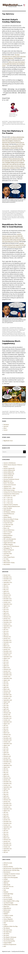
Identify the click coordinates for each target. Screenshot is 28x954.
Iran (10, 216)
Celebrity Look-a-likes (9, 488)
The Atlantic (6, 928)
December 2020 (7, 651)
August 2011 (6, 850)
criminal (4, 124)
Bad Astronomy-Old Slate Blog (11, 870)
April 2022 (6, 635)
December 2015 (7, 760)
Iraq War (18, 124)
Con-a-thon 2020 (8, 501)
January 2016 (6, 758)
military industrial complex (12, 334)
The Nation (6, 933)
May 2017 (5, 729)
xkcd (4, 946)
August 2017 (6, 723)
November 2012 (7, 823)
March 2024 (6, 593)
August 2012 (6, 828)
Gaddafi (10, 412)
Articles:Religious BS (8, 473)
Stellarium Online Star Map (10, 926)
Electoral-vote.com (8, 886)
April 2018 (6, 709)
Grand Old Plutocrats (18, 328)
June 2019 (6, 683)
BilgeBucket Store (8, 440)
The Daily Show (7, 931)
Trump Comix (7, 551)
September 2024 (7, 582)
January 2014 (6, 801)
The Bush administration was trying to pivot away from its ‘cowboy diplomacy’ (14, 56)
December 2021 (7, 640)
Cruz (13, 214)
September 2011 (7, 848)
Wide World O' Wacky (14, 411)
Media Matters (7, 908)
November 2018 (7, 696)
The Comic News (7, 930)
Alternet (5, 864)
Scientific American (8, 921)
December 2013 (7, 803)
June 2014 (5, 792)
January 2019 (6, 693)
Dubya (12, 124)
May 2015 (5, 772)
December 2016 (7, 738)
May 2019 (5, 685)
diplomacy (8, 124)
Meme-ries (6, 528)
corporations (4, 332)
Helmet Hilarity (7, 517)
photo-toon (22, 124)
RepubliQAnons (7, 537)
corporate (18, 331)
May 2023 (5, 611)
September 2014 (7, 787)
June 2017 (5, 727)
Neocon (15, 216)
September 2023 (7, 604)
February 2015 (7, 778)
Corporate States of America (13, 212)
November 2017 (7, 718)
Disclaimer (6, 424)
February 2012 (7, 839)
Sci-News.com (7, 917)
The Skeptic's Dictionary (9, 937)
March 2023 (6, 615)
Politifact (5, 913)
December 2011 (7, 843)
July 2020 (5, 660)
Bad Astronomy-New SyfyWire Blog (12, 868)
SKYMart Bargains (8, 544)
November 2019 (7, 674)
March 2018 (6, 711)
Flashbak (5, 892)
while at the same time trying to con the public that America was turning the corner (13, 63)
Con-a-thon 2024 (8, 502)
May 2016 (5, 750)
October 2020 (6, 654)
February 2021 (7, 647)
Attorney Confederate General (11, 479)
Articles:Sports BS (8, 477)
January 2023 (6, 618)
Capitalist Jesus (7, 486)
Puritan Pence (7, 533)
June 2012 (5, 832)
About (5, 428)
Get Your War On (7, 897)
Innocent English (7, 899)
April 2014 (6, 796)
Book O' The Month (8, 483)
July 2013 (5, 812)
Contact (5, 430)
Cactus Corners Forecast (9, 484)
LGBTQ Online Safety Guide (10, 904)
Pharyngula (6, 912)
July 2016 (5, 747)
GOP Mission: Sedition (9, 512)
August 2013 (6, 810)
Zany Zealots (6, 564)
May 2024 (6, 589)
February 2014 (7, 799)
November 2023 (7, 600)
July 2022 (5, 629)
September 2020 (7, 656)
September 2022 (7, 625)
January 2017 (6, 736)
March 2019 (6, 689)
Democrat (15, 332)
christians (8, 331)
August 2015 (6, 767)
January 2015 (6, 779)
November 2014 (7, 783)
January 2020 (6, 671)
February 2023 (7, 616)
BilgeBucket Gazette (6, 951)
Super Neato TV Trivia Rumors (11, 546)
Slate (4, 922)
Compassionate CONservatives (16, 210)
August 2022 (6, 627)
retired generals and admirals (14, 247)
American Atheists (8, 866)
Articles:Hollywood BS (9, 470)
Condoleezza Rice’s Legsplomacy (11, 342)
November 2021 (7, 642)
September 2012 (7, 827)
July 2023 (5, 607)
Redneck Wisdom (7, 535)
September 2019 (7, 678)
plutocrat (13, 335)
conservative (9, 214)
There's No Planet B (8, 550)
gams (14, 412)
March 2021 (6, 645)
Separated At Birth (8, 541)
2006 (9, 122)
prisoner (9, 217)
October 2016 (6, 741)
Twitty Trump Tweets (9, 557)
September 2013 (7, 808)
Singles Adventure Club (9, 542)
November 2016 (7, 740)
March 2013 (6, 818)
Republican (14, 217)
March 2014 (6, 798)
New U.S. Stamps (7, 531)
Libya (19, 412)
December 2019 (7, 673)
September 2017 (7, 721)
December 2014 (7, 781)
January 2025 (6, 575)
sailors (18, 217)
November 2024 (7, 578)
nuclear (23, 334)
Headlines (6, 515)
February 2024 (7, 595)
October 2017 (6, 720)
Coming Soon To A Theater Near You (12, 492)
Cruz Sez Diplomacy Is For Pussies (12, 132)
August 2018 (6, 702)
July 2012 (5, 830)
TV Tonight (6, 555)
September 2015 (7, 765)
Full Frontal (6, 895)
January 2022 (6, 638)
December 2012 (7, 821)
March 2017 (6, 732)
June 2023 (6, 609)
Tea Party (22, 217)
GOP (8, 216)
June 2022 (6, 631)
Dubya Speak (6, 884)
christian (4, 214)
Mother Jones (6, 910)
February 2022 (7, 636)
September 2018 (7, 700)
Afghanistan (21, 330)
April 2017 (6, 731)
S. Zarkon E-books (8, 915)
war (3, 125)
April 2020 (6, 665)
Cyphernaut (6, 881)
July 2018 (5, 703)
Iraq (15, 124)
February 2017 (7, 734)
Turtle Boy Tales (7, 553)
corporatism (10, 332)
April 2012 (6, 836)
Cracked (5, 879)
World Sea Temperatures (9, 944)
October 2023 (6, 602)
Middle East (22, 412)
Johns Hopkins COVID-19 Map (11, 901)
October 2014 (6, 785)
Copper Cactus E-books (9, 875)
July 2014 (5, 790)
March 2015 (6, 776)
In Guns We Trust (7, 522)
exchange (4, 216)
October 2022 (6, 624)
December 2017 (7, 716)
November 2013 (7, 805)
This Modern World (8, 939)
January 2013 (6, 819)
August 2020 (6, 658)
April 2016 (6, 752)
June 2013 (5, 814)
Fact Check (6, 888)
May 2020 (6, 664)
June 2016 (6, 749)
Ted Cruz (9, 219)
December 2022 (7, 620)
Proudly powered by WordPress (18, 951)
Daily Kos (5, 883)
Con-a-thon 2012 (8, 497)
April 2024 (6, 591)
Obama (19, 216)
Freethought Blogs (8, 893)
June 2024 (6, 587)
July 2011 (5, 852)
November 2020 (7, 653)
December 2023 (7, 598)
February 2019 (7, 691)
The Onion (6, 935)
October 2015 (6, 763)
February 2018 (7, 712)
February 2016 (7, 756)
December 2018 (7, 694)
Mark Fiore (6, 906)
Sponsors (5, 426)
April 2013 (6, 816)
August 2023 (6, 606)
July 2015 (5, 769)
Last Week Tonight (8, 902)
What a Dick (6, 560)
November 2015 (7, 761)
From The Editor (7, 508)
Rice (8, 414)
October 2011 (6, 846)
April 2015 (6, 774)
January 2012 (6, 841)
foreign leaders (5, 412)
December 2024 (7, 577)
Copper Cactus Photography (10, 877)
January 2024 (6, 596)
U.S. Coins (6, 559)
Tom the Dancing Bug (9, 941)
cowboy (21, 122)
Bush (18, 122)
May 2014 (5, 794)
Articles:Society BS (8, 475)
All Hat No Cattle (7, 863)
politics (6, 217)
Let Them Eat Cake (8, 524)
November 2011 (7, 845)
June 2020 (6, 662)
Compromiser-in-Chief (9, 495)
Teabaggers (4, 219)
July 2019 (5, 682)
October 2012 (6, 825)
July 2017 (5, 725)
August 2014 (6, 789)
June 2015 (5, 770)
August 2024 (6, 584)
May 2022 (6, 633)
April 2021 (6, 644)
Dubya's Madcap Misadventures (15, 121)
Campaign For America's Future (11, 873)
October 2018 (6, 698)
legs (16, 412)
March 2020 (6, 667)
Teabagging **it (19, 213)
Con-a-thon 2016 (8, 499)
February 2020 (7, 669)
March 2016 (6, 754)
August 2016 (6, 745)
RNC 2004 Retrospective (9, 539)
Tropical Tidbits (7, 942)
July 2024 (5, 586)
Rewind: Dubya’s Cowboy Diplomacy (11, 20)
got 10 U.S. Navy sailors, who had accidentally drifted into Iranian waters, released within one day (13, 146)
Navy (12, 216)
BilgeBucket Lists (7, 481)
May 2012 (5, 834)
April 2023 (6, 613)
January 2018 (6, 714)
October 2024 (6, 580)
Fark (4, 890)
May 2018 (5, 707)
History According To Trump (10, 519)
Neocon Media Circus (11, 213)
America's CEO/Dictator (9, 463)
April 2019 (6, 687)
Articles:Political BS (8, 472)
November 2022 (7, 622)
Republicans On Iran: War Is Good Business (12, 225)
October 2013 (6, 807)
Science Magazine (8, 919)
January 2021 (6, 649)
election (21, 214)
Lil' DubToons (7, 526)
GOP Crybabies (7, 510)
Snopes (5, 924)
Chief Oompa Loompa (9, 490)
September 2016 (7, 743)
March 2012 (6, 837)
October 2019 (6, 676)
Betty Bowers (6, 872)
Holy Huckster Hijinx (8, 521)
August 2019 (6, 680)
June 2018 (5, 705)
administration (13, 122)
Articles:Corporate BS (9, 468)
